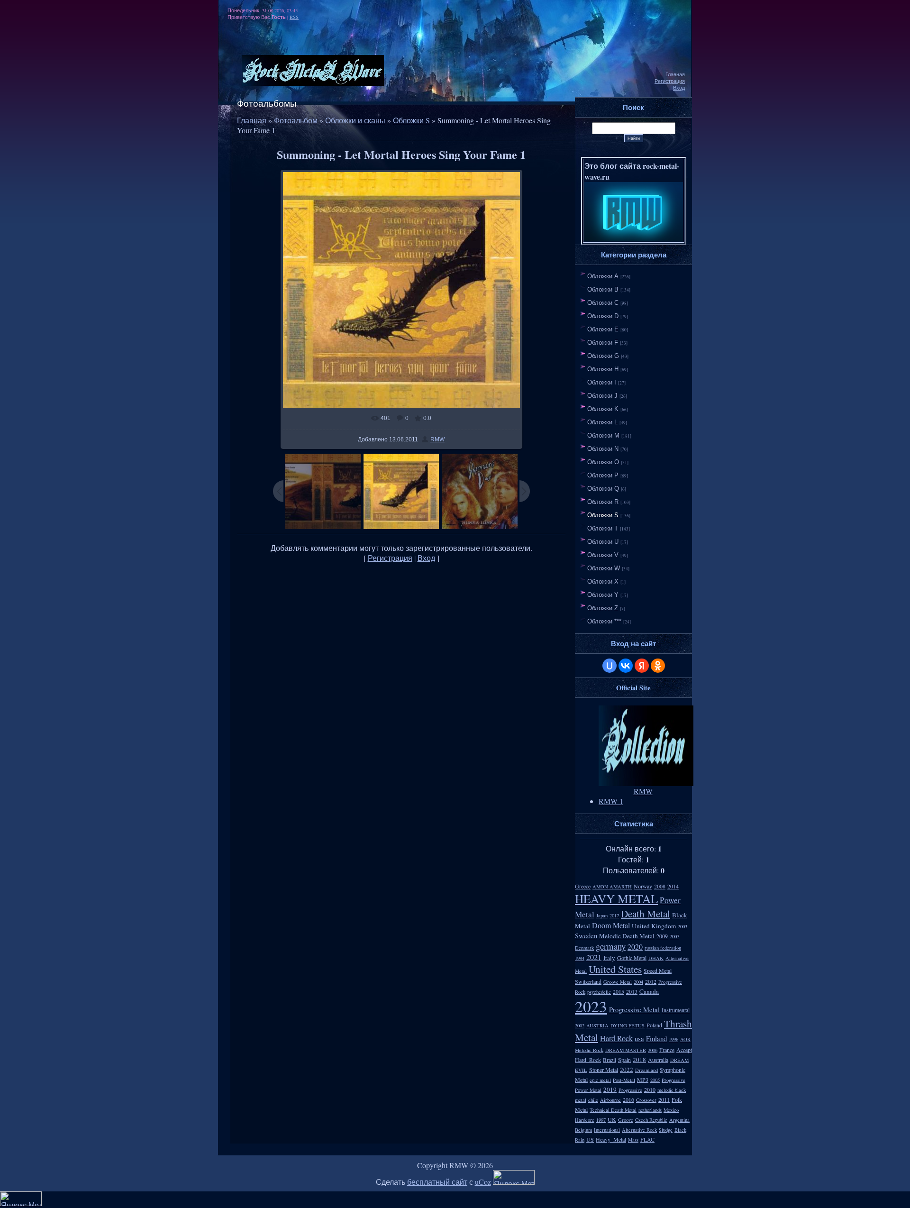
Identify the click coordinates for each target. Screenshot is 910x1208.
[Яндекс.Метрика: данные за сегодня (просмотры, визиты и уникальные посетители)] (514, 1177)
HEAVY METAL (616, 898)
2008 (659, 886)
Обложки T (602, 528)
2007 (674, 936)
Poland (654, 1025)
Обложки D (603, 316)
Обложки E (603, 329)
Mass (633, 1139)
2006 (652, 1050)
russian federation (663, 947)
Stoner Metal (603, 1069)
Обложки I (601, 382)
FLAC (647, 1139)
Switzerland (588, 981)
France (666, 1049)
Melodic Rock (589, 1050)
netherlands (650, 1110)
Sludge (666, 1129)
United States (615, 969)
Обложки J (602, 395)
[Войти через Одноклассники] (658, 666)
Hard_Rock (588, 1059)
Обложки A (603, 276)
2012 (650, 981)
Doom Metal (611, 925)
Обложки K (603, 408)
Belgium (583, 1129)
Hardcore (584, 1119)
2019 (610, 1089)
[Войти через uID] (609, 666)
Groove (625, 1119)
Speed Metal (658, 970)
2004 (638, 982)
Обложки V (603, 554)
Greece (583, 886)
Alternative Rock (639, 1129)
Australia (658, 1059)
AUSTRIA (597, 1025)
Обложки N (603, 448)
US (590, 1139)
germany (611, 946)
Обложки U (603, 541)
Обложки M (603, 435)
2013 (631, 991)
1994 (579, 958)
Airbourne (610, 1100)
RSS (294, 17)
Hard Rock (616, 1038)
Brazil (609, 1059)
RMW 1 (611, 801)
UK (612, 1119)
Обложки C (603, 302)
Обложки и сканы (355, 120)
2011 (664, 1099)
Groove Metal (617, 982)
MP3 (642, 1079)
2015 (618, 991)
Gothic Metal (631, 957)
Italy (609, 957)
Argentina (679, 1119)
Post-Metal (624, 1080)
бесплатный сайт (437, 1182)
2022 (626, 1069)
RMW (437, 439)
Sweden (586, 935)
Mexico (671, 1110)
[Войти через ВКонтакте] (626, 666)
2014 (673, 886)
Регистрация (670, 81)
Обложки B (603, 289)
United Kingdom (654, 926)
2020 (635, 947)
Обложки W (603, 568)
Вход (679, 87)
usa (639, 1038)
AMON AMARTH (612, 886)
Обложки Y (603, 594)
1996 (673, 1039)
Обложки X (603, 581)
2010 (649, 1089)
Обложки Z (602, 608)
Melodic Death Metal (627, 936)
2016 (628, 1099)
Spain (624, 1059)
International (607, 1129)
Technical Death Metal (613, 1110)
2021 (593, 957)
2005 (655, 1080)
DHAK (656, 958)
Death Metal (645, 913)
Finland (656, 1038)
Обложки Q (603, 488)
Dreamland (646, 1070)
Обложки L (602, 422)
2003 (682, 926)
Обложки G (603, 355)
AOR (685, 1039)
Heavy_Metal (611, 1139)
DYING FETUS (627, 1025)
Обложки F (602, 342)
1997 (601, 1119)
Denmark (584, 947)
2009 (662, 936)
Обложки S (411, 120)
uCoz (483, 1182)
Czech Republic (651, 1119)
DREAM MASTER (625, 1050)
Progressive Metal (634, 1009)
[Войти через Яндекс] (642, 666)
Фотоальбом (296, 120)
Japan (602, 915)
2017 (614, 915)
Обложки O (603, 462)
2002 (579, 1025)
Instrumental (676, 1010)
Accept (684, 1049)
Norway (643, 886)
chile (593, 1100)
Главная (675, 74)
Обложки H (603, 369)
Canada (649, 991)
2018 (639, 1059)
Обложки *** (604, 621)
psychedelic (599, 991)
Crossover (646, 1100)
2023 (591, 1006)
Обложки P (603, 475)
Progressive (630, 1090)
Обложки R (603, 501)
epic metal (600, 1080)
